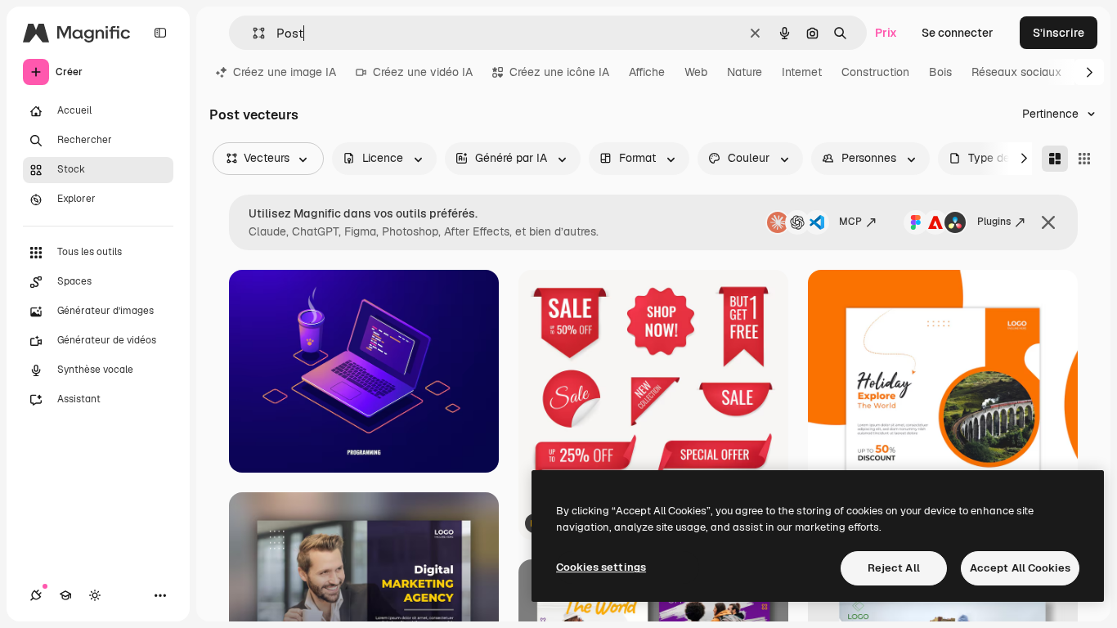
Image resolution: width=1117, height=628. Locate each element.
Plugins (994, 221)
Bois (940, 72)
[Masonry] (1055, 159)
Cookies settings (601, 567)
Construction (875, 72)
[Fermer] (1048, 222)
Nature (744, 72)
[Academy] (65, 595)
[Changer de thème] (95, 595)
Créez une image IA (284, 72)
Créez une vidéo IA (423, 72)
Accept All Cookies (1020, 568)
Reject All (894, 568)
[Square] (1084, 159)
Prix (886, 32)
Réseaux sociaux (1016, 72)
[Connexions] (36, 595)
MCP (850, 221)
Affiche (647, 72)
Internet (802, 72)
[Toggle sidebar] (160, 33)
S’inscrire (1058, 32)
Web (695, 72)
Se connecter (958, 32)
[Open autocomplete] (252, 33)
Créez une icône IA (559, 72)
